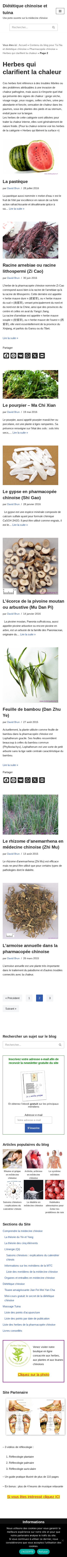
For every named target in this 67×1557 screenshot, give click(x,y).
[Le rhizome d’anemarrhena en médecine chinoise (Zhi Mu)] (33, 814)
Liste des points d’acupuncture (22, 1312)
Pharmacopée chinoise (42, 49)
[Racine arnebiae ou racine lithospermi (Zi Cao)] (33, 240)
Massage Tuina (12, 1306)
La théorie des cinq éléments (21, 1243)
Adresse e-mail (33, 1114)
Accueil (23, 45)
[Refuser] (62, 1540)
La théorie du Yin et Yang (18, 1237)
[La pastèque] (33, 156)
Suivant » (10, 1008)
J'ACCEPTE (27, 1551)
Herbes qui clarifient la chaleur (20, 53)
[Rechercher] (54, 27)
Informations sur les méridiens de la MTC (28, 1265)
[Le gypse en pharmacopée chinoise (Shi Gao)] (33, 465)
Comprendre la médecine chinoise (23, 1230)
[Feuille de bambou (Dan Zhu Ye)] (33, 675)
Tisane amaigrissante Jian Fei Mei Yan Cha (29, 1289)
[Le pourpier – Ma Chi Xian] (33, 384)
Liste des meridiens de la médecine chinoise (32, 1271)
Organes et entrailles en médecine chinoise (29, 1277)
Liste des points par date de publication (26, 1318)
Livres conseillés (12, 1330)
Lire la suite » (16, 208)
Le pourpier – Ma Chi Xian (29, 405)
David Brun (13, 188)
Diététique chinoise (14, 1283)
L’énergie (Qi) (12, 1249)
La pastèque (15, 181)
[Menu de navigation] (60, 11)
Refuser (43, 1551)
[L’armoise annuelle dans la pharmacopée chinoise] (33, 911)
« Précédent (12, 998)
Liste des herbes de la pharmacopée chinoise (29, 1324)
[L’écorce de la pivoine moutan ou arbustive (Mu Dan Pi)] (33, 566)
